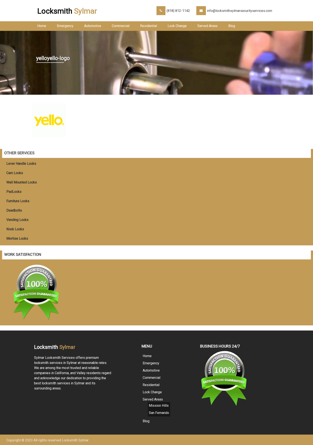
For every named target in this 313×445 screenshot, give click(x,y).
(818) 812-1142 (178, 11)
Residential (148, 26)
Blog (231, 26)
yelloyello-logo (53, 58)
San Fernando (159, 413)
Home (41, 26)
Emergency (65, 26)
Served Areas (207, 26)
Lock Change (177, 26)
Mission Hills (159, 406)
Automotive (92, 26)
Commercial (120, 26)
